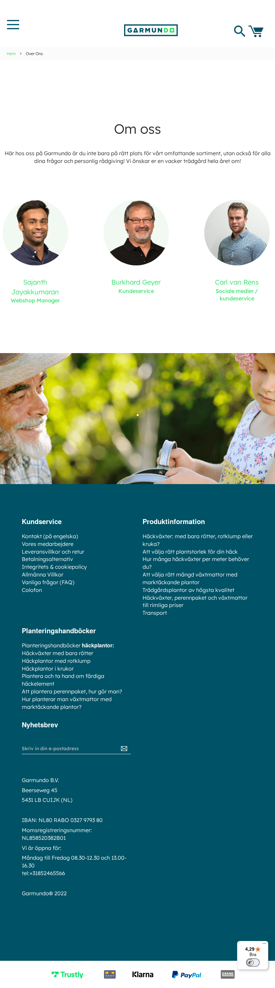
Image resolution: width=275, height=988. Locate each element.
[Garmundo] (151, 30)
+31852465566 (47, 873)
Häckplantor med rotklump (56, 660)
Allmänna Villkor (42, 574)
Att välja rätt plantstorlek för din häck (190, 551)
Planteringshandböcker (51, 645)
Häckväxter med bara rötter (57, 653)
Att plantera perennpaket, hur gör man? (72, 691)
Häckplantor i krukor (48, 668)
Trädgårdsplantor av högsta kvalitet (188, 590)
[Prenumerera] (124, 748)
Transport (155, 612)
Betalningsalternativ (47, 559)
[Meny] (264, 945)
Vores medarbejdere (47, 544)
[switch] (253, 962)
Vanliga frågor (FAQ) (48, 582)
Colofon (32, 590)
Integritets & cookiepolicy (54, 566)
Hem (11, 53)
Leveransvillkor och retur (53, 551)
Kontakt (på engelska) (50, 536)
